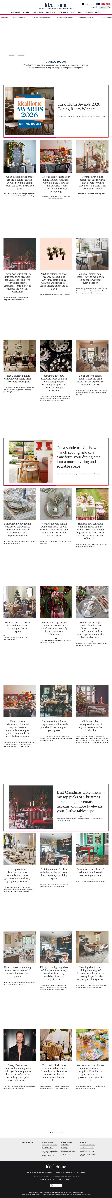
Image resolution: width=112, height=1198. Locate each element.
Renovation (50, 12)
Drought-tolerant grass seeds (65, 17)
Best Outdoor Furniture (68, 1151)
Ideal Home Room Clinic (87, 1151)
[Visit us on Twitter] (99, 4)
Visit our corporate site (77, 1192)
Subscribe (102, 7)
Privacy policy (55, 1176)
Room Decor (15, 12)
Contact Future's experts (43, 1173)
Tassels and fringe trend (18, 17)
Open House (88, 12)
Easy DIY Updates (47, 1148)
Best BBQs (64, 1148)
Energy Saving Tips (48, 1155)
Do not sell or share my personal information (56, 1179)
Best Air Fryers (65, 1154)
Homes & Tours (37, 12)
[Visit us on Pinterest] (104, 4)
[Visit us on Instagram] (102, 4)
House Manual (63, 12)
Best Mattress (65, 1145)
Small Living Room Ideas (49, 1145)
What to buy (76, 12)
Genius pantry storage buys (86, 17)
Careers (76, 1176)
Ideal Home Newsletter (87, 1148)
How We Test (81, 1173)
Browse (98, 12)
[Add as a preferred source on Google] (56, 1185)
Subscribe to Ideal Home (87, 1145)
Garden (26, 12)
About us (30, 1173)
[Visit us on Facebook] (97, 4)
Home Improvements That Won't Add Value (50, 1151)
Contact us (58, 1173)
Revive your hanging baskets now (41, 17)
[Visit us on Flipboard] (107, 4)
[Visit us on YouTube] (109, 4)
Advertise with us (69, 1173)
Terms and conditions (40, 1176)
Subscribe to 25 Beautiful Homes (88, 1154)
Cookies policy (66, 1176)
